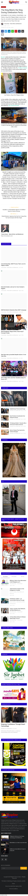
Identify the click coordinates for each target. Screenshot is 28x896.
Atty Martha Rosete (13, 105)
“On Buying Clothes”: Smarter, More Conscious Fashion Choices (18, 423)
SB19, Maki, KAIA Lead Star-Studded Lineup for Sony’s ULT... (13, 378)
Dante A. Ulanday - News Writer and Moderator (17, 592)
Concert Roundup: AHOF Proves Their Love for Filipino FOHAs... (13, 264)
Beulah (3, 57)
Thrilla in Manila (22, 68)
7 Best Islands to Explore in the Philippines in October (17, 589)
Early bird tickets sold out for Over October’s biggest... (12, 287)
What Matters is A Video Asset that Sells (18, 842)
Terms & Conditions (13, 888)
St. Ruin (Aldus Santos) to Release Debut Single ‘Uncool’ (18, 617)
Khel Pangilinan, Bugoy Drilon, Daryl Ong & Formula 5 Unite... (12, 332)
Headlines (3, 7)
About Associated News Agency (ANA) (13, 886)
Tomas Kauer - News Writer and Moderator (13, 23)
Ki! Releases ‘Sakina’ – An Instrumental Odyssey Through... (17, 599)
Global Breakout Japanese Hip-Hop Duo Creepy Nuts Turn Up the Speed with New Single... (14, 217)
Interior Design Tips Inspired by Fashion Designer (17, 431)
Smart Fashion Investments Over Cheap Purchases (17, 416)
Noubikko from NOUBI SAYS (7, 404)
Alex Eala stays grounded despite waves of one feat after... (13, 355)
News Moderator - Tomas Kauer (16, 583)
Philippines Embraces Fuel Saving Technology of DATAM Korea (17, 837)
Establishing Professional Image (17, 408)
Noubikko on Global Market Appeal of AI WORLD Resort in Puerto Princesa (14, 210)
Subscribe (23, 868)
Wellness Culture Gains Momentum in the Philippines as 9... (18, 581)
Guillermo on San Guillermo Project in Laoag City (18, 849)
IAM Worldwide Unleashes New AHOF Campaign (13, 310)
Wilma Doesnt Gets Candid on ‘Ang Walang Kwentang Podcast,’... (12, 725)
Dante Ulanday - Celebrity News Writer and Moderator (17, 602)
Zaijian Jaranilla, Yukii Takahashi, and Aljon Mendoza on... (17, 609)
